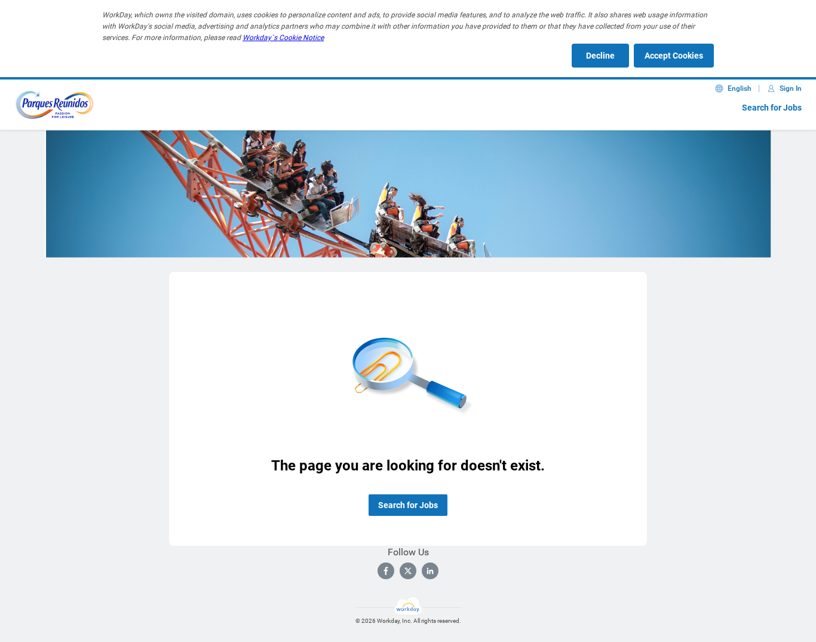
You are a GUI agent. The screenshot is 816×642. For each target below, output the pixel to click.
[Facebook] (386, 570)
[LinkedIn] (430, 570)
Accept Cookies (674, 55)
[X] (408, 570)
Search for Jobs (772, 107)
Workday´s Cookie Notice (283, 37)
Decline (600, 55)
